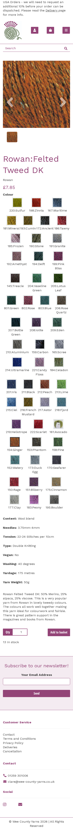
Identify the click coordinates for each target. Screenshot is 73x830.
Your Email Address (36, 675)
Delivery (52, 10)
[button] (10, 111)
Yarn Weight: (13, 582)
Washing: (10, 564)
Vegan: (8, 555)
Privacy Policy (13, 743)
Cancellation (12, 751)
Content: (10, 518)
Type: (7, 546)
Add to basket (58, 632)
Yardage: (10, 573)
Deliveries (10, 747)
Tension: (9, 536)
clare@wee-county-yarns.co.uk (31, 781)
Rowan (8, 180)
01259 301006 (18, 775)
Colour (8, 194)
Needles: (10, 528)
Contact (9, 734)
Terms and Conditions (19, 738)
